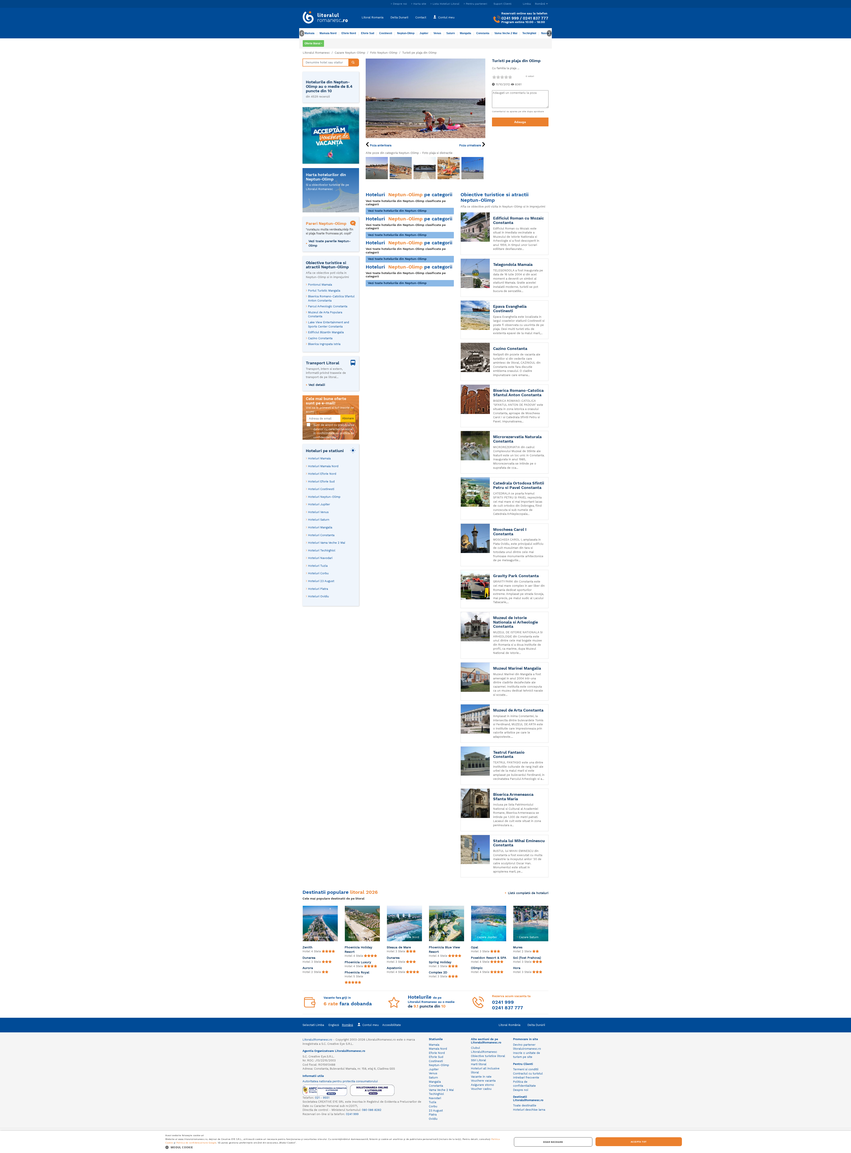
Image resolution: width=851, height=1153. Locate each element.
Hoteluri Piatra (318, 588)
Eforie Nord (349, 33)
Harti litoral (478, 1064)
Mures (517, 947)
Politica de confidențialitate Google (196, 1142)
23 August (436, 1110)
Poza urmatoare (470, 145)
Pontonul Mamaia (320, 284)
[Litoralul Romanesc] (325, 18)
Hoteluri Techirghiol (321, 550)
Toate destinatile (524, 1105)
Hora (516, 968)
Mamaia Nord (328, 33)
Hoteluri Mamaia (319, 458)
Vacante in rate (481, 1076)
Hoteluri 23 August (321, 581)
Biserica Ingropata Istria (324, 344)
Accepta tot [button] (638, 1141)
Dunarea (309, 957)
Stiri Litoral (478, 1060)
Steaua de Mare (399, 947)
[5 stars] (510, 77)
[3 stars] (502, 77)
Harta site (419, 3)
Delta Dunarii (399, 17)
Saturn (450, 33)
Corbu (433, 1106)
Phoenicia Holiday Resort (358, 949)
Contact (420, 17)
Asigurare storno (482, 1084)
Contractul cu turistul (528, 1073)
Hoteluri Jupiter (319, 504)
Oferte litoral (312, 43)
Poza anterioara (380, 145)
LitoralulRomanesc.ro (317, 1039)
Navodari (435, 1098)
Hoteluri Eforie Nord (322, 473)
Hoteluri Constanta (321, 535)
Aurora (308, 968)
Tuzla (432, 1102)
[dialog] (425, 1142)
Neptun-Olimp (405, 33)
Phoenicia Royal (357, 972)
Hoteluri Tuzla (318, 565)
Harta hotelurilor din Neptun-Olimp (326, 176)
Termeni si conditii (525, 1069)
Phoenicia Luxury (358, 962)
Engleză (333, 1025)
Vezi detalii (316, 384)
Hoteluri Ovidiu (318, 596)
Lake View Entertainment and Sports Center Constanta (328, 324)
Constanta (482, 33)
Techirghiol (529, 33)
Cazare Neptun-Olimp (350, 52)
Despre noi (400, 3)
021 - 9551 (322, 1097)
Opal (474, 947)
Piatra (433, 1114)
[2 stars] (498, 77)
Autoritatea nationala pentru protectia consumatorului (340, 1081)
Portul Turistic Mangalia (324, 290)
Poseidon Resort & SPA (488, 957)
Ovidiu (433, 1118)
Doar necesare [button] (553, 1141)
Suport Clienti (502, 3)
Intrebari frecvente (526, 1077)
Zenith (307, 947)
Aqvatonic (394, 968)
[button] (333, 1147)
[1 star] (494, 77)
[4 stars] (506, 77)
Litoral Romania (372, 17)
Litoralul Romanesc (316, 52)
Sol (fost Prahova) (527, 957)
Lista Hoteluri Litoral (446, 3)
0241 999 (510, 18)
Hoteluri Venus (318, 512)
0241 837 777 (535, 18)
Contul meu (446, 17)
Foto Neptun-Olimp (383, 52)
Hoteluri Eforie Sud (321, 481)
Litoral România (509, 1025)
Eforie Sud (367, 33)
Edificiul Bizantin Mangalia (326, 332)
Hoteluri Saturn (318, 519)
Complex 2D (438, 972)
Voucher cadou (481, 1088)
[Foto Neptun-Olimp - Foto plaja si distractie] (377, 168)
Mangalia (465, 33)
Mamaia (309, 33)
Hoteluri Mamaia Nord (323, 466)
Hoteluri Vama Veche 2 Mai (326, 542)
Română (347, 1025)
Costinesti (385, 33)
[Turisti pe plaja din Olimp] (425, 98)
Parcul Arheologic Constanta (327, 306)
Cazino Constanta (320, 338)
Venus (437, 33)
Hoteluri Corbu (318, 573)
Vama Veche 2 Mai (505, 33)
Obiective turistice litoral (488, 1056)
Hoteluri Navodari (320, 558)
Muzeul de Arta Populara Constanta (325, 314)
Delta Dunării (536, 1025)
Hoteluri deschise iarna (529, 1109)
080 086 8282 (371, 1110)
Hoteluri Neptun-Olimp (324, 496)
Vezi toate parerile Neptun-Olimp (329, 243)
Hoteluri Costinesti (321, 489)
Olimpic (477, 968)
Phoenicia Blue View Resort (444, 949)
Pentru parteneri (476, 3)
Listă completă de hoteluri (528, 893)
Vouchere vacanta (483, 1080)
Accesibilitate (391, 1025)
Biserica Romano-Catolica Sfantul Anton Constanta (331, 298)
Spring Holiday (440, 962)
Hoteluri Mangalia (320, 527)
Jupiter (424, 33)
